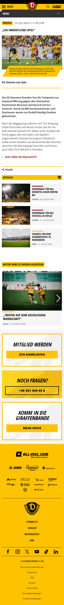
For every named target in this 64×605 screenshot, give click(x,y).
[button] (47, 6)
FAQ (32, 577)
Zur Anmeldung (32, 354)
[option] (32, 298)
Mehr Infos (32, 428)
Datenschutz (32, 588)
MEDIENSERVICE (32, 534)
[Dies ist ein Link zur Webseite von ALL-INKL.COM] (32, 454)
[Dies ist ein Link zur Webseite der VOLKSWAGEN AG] (25, 490)
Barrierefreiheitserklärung (32, 567)
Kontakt (32, 583)
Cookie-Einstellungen (32, 598)
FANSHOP (32, 528)
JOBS (32, 540)
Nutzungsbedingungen (32, 593)
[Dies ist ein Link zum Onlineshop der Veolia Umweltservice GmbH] (52, 484)
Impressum (32, 572)
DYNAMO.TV (32, 522)
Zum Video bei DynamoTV (21, 157)
